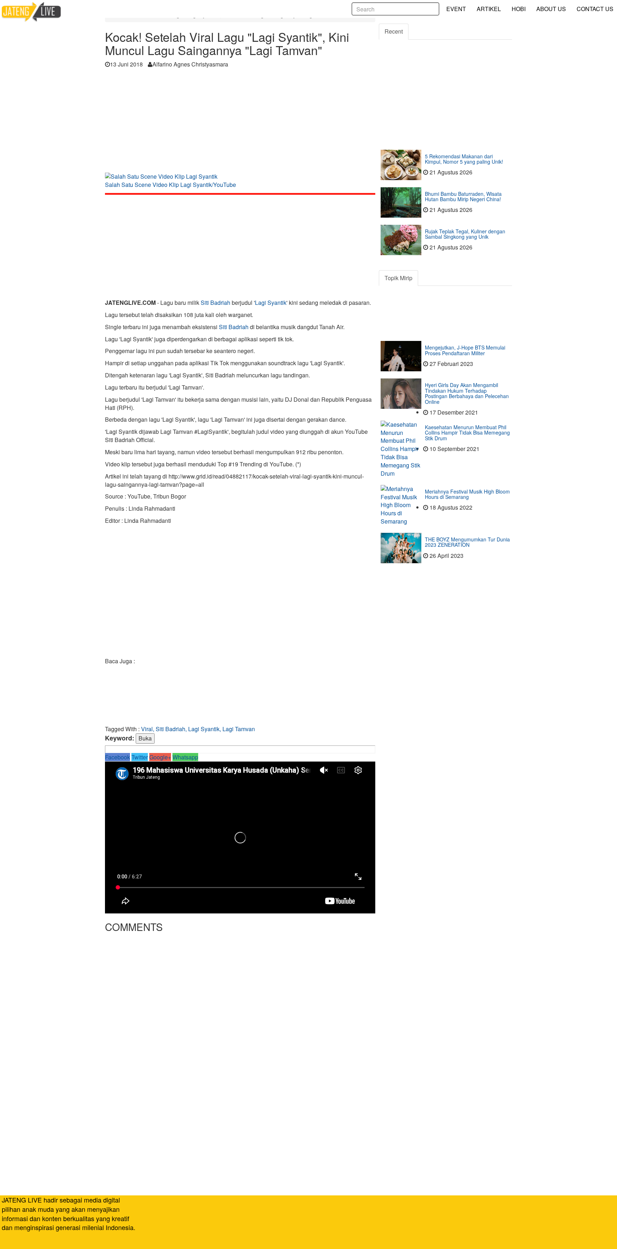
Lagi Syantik (270, 302)
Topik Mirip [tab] (398, 278)
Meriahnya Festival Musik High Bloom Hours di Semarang (467, 494)
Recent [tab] (394, 31)
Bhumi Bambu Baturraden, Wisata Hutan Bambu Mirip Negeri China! (463, 196)
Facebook (117, 757)
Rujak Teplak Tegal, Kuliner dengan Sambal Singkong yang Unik (465, 234)
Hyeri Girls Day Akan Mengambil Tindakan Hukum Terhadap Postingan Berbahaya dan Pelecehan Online (467, 393)
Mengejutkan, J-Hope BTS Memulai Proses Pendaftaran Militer (465, 350)
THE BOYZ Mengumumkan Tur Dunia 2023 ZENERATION (467, 542)
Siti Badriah (215, 302)
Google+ (160, 757)
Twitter (139, 757)
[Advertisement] (240, 123)
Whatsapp (185, 757)
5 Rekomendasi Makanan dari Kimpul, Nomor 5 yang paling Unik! (464, 159)
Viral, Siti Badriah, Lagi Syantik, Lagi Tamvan (198, 729)
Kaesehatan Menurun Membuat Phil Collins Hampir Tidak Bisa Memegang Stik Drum (467, 432)
